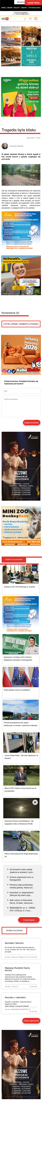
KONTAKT (10, 38)
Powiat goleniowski (15, 28)
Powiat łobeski (13, 25)
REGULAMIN (11, 44)
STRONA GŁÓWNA (14, 18)
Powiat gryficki (13, 22)
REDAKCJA (10, 41)
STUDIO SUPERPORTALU (16, 34)
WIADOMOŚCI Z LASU (15, 31)
